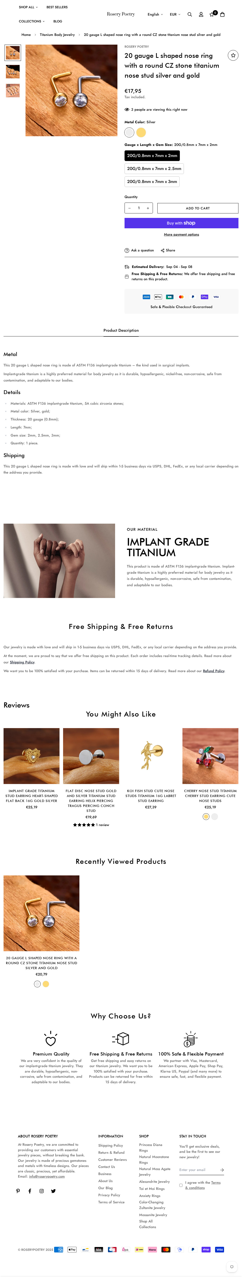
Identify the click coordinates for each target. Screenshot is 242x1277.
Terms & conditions (202, 1185)
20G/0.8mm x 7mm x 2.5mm (154, 168)
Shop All (26, 7)
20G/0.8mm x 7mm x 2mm (152, 156)
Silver (129, 132)
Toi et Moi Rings (151, 1188)
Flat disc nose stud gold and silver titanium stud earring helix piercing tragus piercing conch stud (91, 801)
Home (26, 34)
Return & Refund (111, 1152)
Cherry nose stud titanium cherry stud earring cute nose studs (210, 796)
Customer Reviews (112, 1159)
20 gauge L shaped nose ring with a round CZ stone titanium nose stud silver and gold (41, 963)
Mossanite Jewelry (153, 1215)
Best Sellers (57, 7)
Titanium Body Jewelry (57, 34)
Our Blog (105, 1188)
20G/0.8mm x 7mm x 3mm (152, 181)
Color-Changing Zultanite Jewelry (152, 1205)
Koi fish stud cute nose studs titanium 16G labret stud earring (150, 796)
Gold (141, 132)
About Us (105, 1181)
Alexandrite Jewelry (154, 1181)
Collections (30, 21)
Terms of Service (111, 1202)
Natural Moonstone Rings (154, 1159)
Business (104, 1173)
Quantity (131, 196)
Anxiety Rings (149, 1195)
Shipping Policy (22, 662)
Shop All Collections (147, 1224)
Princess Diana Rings (150, 1147)
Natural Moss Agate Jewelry (154, 1171)
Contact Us (106, 1166)
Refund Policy (213, 671)
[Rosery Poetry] (121, 14)
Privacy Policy (109, 1195)
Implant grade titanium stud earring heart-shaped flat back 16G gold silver (31, 796)
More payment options (181, 234)
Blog (57, 21)
